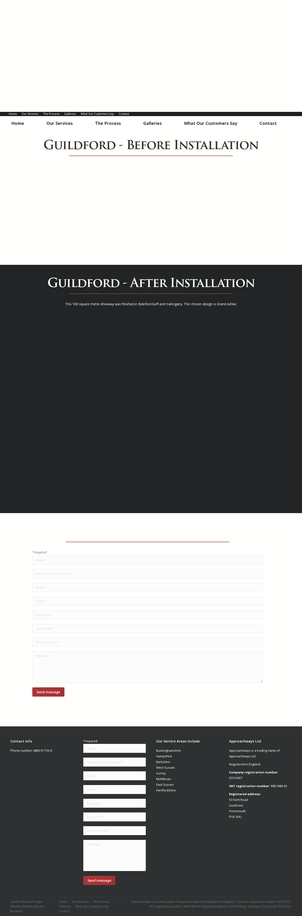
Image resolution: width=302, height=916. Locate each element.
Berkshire (163, 762)
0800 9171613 (42, 750)
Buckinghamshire (168, 750)
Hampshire (164, 756)
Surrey (161, 773)
